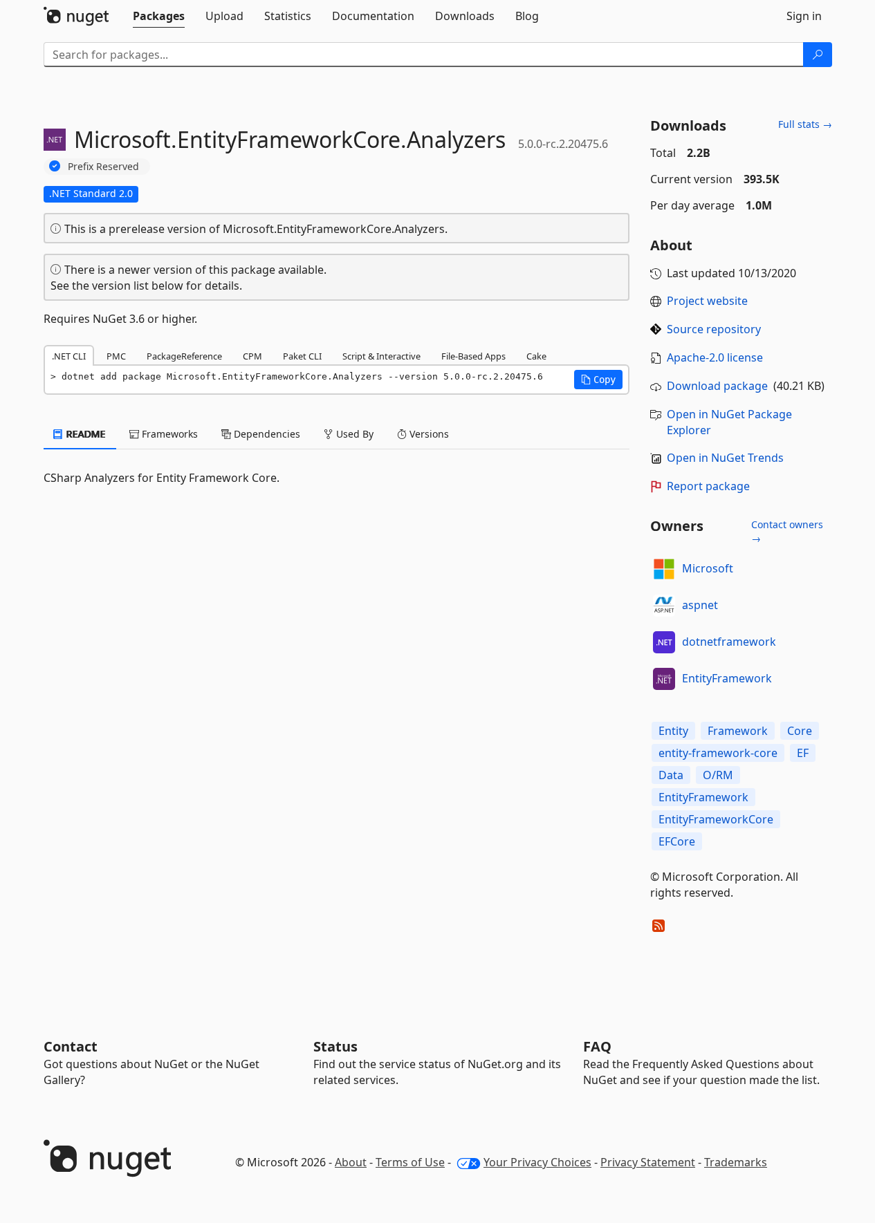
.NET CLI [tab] (69, 356)
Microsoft (707, 568)
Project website (707, 300)
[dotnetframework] (664, 642)
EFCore (676, 841)
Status (335, 1046)
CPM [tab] (252, 356)
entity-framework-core (717, 752)
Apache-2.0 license (715, 357)
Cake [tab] (536, 356)
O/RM (718, 775)
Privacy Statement (647, 1162)
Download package (717, 385)
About (351, 1162)
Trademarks (735, 1162)
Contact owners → (787, 531)
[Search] (817, 54)
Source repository (714, 329)
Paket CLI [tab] (302, 356)
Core (799, 730)
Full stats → (805, 124)
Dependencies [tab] (265, 433)
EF (803, 752)
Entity (673, 730)
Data (670, 775)
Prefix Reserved (103, 166)
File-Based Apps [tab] (473, 356)
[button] (598, 379)
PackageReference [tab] (184, 356)
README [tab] (85, 433)
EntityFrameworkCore (715, 819)
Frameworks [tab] (168, 433)
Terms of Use (410, 1162)
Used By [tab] (353, 433)
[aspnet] (664, 605)
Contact (71, 1046)
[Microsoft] (664, 569)
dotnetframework (729, 641)
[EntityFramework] (664, 678)
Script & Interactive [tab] (381, 356)
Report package (708, 486)
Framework (738, 730)
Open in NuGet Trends (725, 457)
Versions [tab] (428, 433)
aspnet (700, 605)
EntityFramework (727, 678)
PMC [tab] (116, 356)
